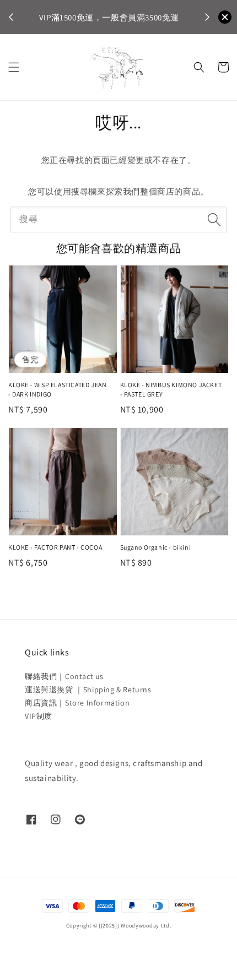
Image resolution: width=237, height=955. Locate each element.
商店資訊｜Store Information (77, 703)
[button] (14, 67)
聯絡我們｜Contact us (64, 676)
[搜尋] (214, 219)
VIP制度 (38, 716)
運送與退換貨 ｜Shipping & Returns (88, 689)
